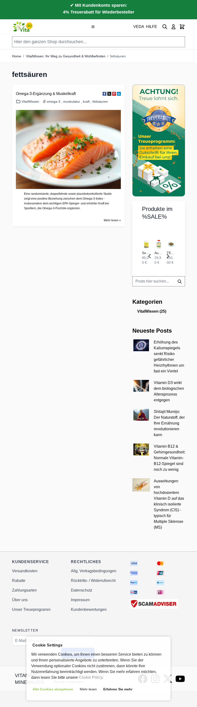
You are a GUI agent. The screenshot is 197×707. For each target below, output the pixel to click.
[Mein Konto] (173, 27)
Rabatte (18, 581)
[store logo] (23, 26)
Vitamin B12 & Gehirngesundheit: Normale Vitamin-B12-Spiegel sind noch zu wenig (169, 457)
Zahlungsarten (24, 590)
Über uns (20, 600)
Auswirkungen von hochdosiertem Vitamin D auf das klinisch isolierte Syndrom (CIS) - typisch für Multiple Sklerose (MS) (169, 504)
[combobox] (158, 281)
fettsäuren (118, 56)
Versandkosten (24, 571)
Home (16, 56)
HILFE (151, 27)
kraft (86, 101)
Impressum (80, 600)
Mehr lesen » (112, 220)
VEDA (138, 27)
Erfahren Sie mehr (117, 689)
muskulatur (71, 101)
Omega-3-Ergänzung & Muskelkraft (46, 94)
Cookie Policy (90, 677)
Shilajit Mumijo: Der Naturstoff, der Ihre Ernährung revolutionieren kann (169, 423)
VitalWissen (30, 101)
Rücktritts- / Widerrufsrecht (93, 581)
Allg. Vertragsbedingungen (93, 571)
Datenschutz (81, 590)
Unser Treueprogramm (31, 609)
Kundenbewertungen (89, 609)
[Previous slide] (150, 256)
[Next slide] (168, 256)
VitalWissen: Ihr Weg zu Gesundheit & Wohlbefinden (65, 56)
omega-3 (53, 101)
